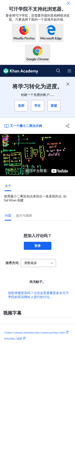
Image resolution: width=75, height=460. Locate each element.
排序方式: (12, 263)
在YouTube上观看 (13, 338)
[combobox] (38, 263)
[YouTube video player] (37, 155)
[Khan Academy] (19, 71)
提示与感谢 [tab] (24, 215)
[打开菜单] (69, 70)
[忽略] (68, 3)
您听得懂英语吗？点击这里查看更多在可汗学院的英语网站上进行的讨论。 (38, 295)
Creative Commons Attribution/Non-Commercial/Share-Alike (34, 332)
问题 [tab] (8, 215)
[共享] (67, 126)
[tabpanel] (37, 196)
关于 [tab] (8, 186)
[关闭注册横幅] (68, 84)
